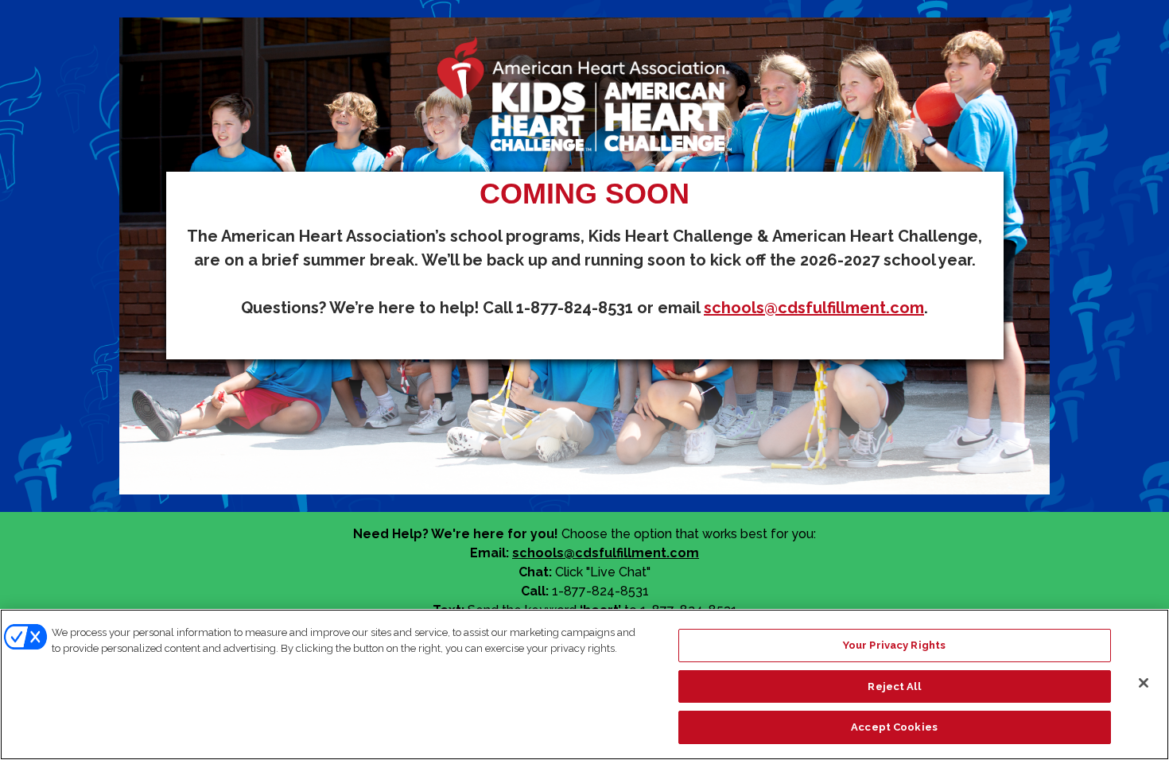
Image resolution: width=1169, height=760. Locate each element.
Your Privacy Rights (894, 645)
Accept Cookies (894, 727)
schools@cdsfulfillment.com (814, 307)
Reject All (894, 686)
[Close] (1143, 682)
